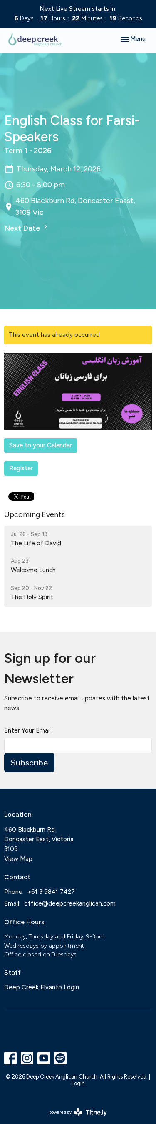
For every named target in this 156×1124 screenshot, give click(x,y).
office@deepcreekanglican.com (70, 903)
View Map (18, 859)
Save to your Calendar (40, 445)
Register (21, 468)
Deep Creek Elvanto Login (41, 987)
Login (78, 1083)
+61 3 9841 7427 (51, 892)
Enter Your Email (27, 730)
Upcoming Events (34, 514)
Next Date (23, 228)
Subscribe (29, 763)
